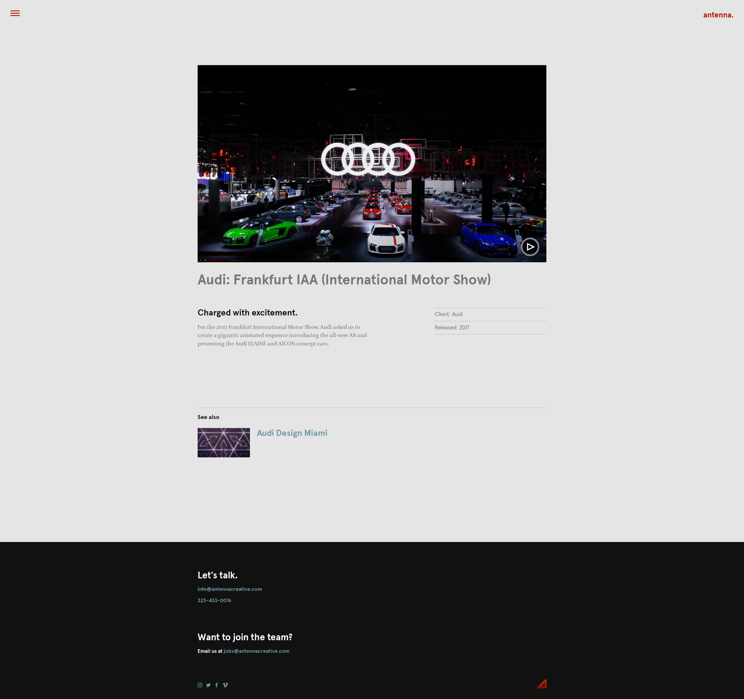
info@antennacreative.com (230, 589)
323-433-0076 (214, 600)
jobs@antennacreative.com (256, 651)
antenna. (718, 15)
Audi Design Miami (292, 433)
